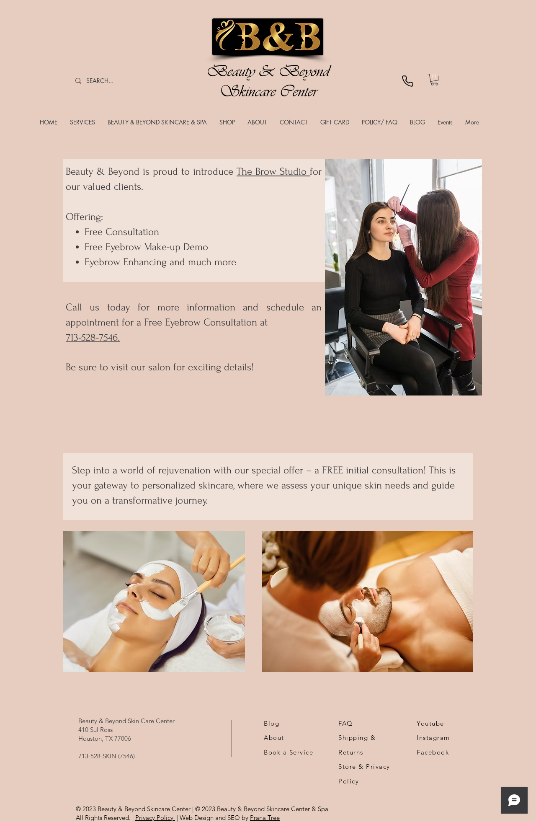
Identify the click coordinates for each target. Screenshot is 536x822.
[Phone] (408, 81)
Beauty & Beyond (268, 71)
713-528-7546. (93, 337)
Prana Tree (265, 818)
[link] (434, 79)
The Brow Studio (273, 171)
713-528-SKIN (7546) (106, 756)
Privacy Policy (155, 818)
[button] (82, 122)
